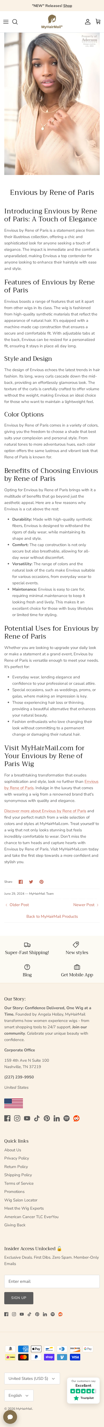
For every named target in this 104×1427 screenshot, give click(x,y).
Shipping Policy (18, 1175)
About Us (12, 1150)
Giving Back (15, 1225)
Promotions (14, 1191)
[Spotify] (66, 1118)
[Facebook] (7, 1118)
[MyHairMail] (52, 22)
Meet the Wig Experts (24, 1208)
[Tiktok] (37, 1118)
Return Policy (16, 1166)
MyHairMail (24, 1409)
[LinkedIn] (57, 1118)
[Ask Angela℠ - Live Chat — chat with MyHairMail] (10, 1417)
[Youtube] (27, 1118)
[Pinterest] (47, 1118)
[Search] (17, 22)
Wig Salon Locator (20, 1200)
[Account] (86, 22)
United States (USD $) (28, 1378)
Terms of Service (19, 1183)
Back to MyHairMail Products (52, 916)
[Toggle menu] (6, 22)
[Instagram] (17, 1118)
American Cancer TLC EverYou (31, 1216)
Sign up (18, 1298)
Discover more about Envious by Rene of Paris (45, 811)
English (15, 1395)
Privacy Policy (16, 1158)
